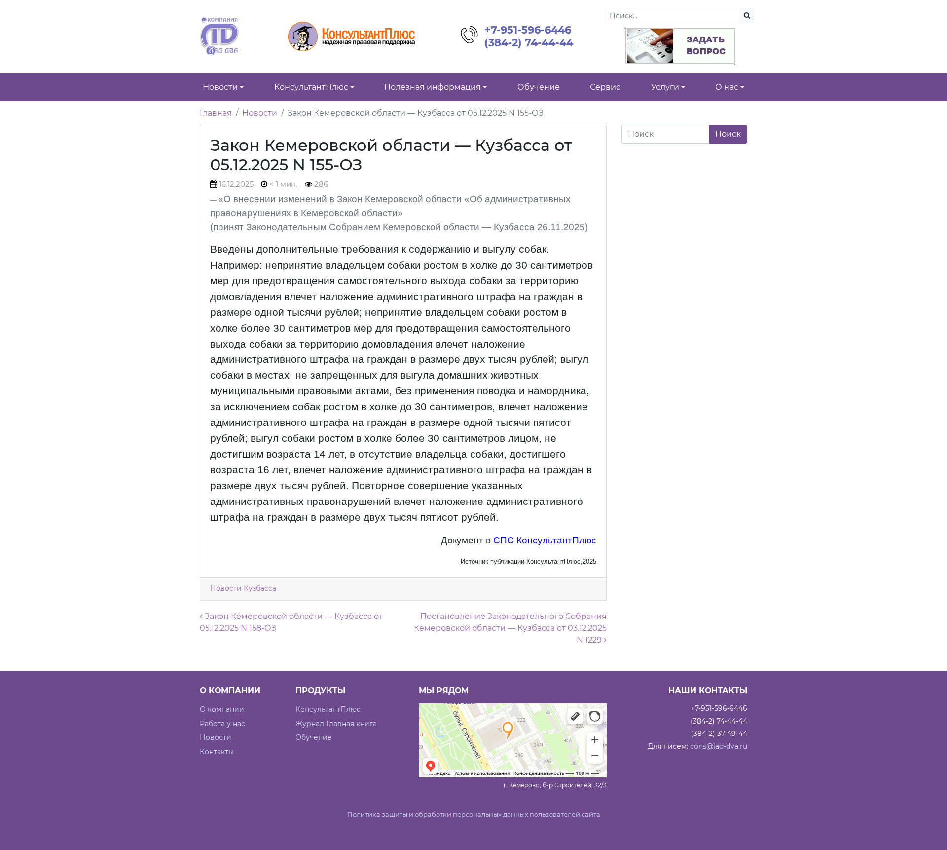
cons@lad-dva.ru (718, 746)
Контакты (217, 751)
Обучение (313, 737)
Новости (259, 112)
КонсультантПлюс (328, 709)
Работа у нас (222, 723)
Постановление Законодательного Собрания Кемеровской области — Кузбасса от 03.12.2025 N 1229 (510, 628)
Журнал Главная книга (336, 723)
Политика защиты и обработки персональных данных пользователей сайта (473, 814)
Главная (216, 112)
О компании (222, 709)
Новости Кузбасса (243, 588)
